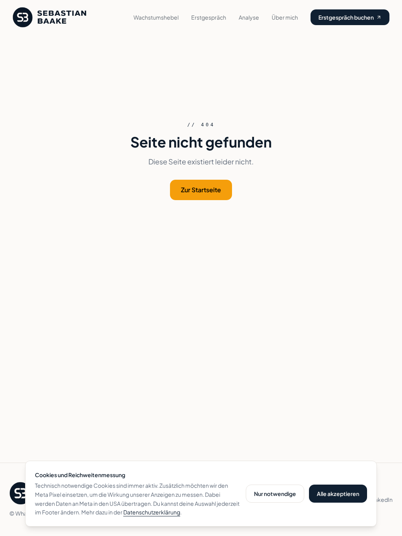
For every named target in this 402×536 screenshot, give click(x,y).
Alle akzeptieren (338, 493)
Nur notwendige (275, 493)
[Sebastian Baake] (49, 17)
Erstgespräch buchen (346, 17)
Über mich (285, 17)
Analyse (249, 17)
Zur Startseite (201, 190)
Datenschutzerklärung (151, 512)
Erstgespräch (208, 17)
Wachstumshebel (156, 17)
